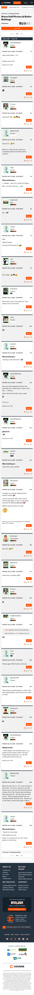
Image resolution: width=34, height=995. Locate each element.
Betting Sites (9, 882)
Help (12, 934)
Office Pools (22, 889)
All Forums (4, 13)
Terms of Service (25, 934)
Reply (29, 67)
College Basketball (14, 13)
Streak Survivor (23, 885)
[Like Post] (27, 71)
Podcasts (21, 877)
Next (17, 33)
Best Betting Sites (14, 7)
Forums (4, 7)
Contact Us (6, 870)
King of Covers (23, 887)
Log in (25, 2)
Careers (5, 872)
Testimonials (7, 878)
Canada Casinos (8, 887)
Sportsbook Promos (27, 7)
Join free (17, 2)
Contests (22, 882)
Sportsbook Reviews (25, 872)
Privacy (17, 934)
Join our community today (17, 909)
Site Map (7, 934)
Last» (21, 33)
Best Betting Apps (8, 889)
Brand (4, 876)
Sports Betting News (25, 875)
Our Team (6, 874)
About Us (7, 867)
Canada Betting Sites (9, 885)
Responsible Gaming (25, 879)
